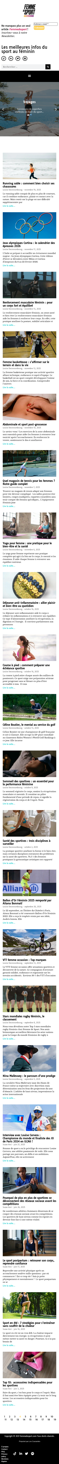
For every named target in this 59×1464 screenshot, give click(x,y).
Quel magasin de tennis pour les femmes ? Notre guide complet (29, 482)
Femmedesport (18, 29)
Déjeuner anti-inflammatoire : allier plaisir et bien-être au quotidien (29, 604)
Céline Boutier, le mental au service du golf (29, 724)
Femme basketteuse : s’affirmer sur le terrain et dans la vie (26, 363)
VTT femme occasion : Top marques (24, 960)
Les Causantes (34, 1441)
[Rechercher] (47, 66)
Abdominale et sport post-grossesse (25, 424)
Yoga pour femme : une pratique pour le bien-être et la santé (27, 545)
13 (18, 1419)
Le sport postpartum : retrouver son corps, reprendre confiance (28, 1262)
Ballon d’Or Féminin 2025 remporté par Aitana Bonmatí (27, 902)
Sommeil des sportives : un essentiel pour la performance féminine (28, 783)
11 (6, 1419)
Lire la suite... (9, 206)
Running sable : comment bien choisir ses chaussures (28, 185)
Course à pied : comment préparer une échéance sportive (26, 667)
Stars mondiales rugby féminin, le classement (23, 1018)
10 (52, 1416)
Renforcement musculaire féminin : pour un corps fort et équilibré (27, 304)
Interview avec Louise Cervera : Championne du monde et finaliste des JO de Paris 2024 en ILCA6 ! (28, 1138)
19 (55, 1419)
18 (49, 1419)
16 (36, 1419)
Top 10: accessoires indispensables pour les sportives (27, 1384)
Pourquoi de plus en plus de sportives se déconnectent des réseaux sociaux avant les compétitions (29, 1201)
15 (30, 1419)
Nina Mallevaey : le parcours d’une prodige (29, 1076)
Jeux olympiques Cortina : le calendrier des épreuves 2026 (29, 244)
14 (24, 1419)
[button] (29, 75)
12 (12, 1419)
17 (43, 1419)
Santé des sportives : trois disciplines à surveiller (26, 842)
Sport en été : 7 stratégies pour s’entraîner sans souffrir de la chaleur (29, 1324)
